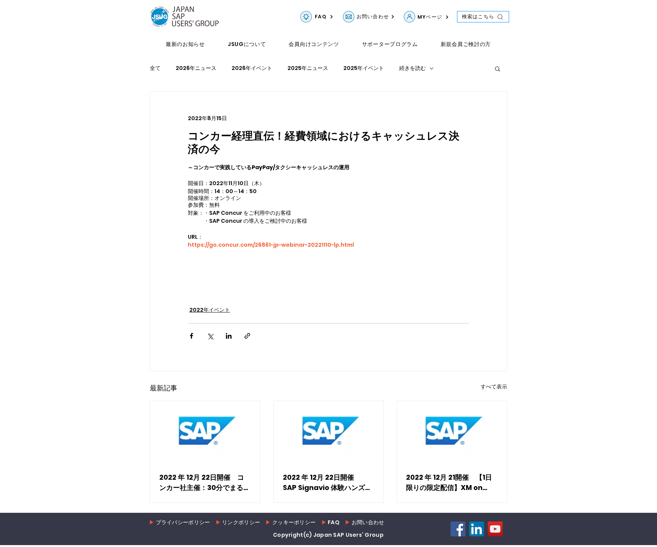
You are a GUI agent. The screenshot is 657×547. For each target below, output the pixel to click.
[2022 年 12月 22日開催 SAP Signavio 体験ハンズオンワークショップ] (329, 432)
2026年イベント (252, 68)
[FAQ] (306, 16)
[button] (497, 68)
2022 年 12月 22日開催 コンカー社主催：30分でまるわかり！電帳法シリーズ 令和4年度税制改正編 (204, 482)
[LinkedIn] (476, 529)
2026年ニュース (196, 68)
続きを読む (412, 68)
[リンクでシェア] (247, 335)
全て (155, 68)
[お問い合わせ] (348, 16)
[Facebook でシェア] (191, 335)
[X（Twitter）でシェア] (210, 335)
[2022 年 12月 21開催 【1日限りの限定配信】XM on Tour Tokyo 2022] (452, 432)
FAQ (334, 522)
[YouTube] (495, 529)
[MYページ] (409, 16)
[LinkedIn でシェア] (228, 335)
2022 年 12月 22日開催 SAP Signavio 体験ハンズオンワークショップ (327, 482)
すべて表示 (494, 386)
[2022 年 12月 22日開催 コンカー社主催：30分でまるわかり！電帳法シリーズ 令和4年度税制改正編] (205, 432)
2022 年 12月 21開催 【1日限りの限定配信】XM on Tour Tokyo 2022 (449, 482)
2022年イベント (209, 310)
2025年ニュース (307, 68)
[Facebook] (458, 529)
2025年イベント (363, 68)
